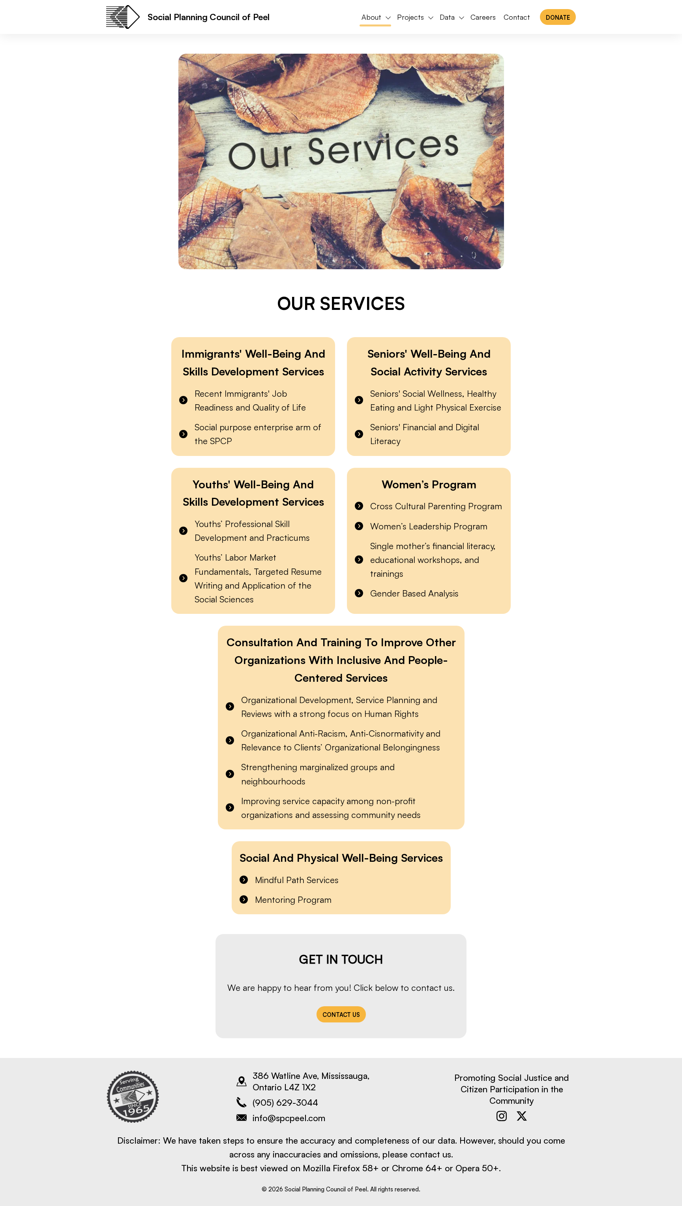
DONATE (558, 17)
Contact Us (341, 1014)
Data (447, 17)
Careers (483, 17)
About (371, 17)
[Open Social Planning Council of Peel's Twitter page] (522, 1116)
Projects (410, 17)
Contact (517, 17)
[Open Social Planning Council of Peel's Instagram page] (502, 1116)
